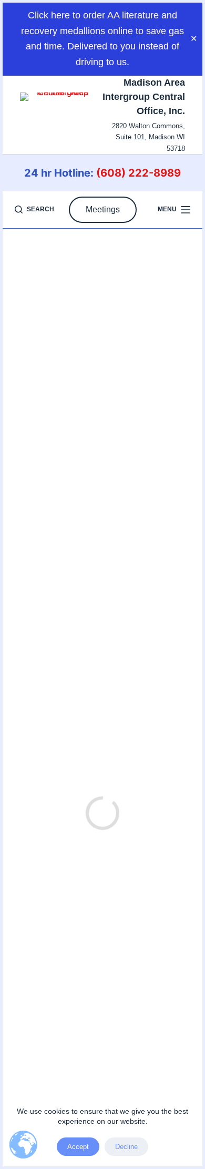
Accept (78, 1147)
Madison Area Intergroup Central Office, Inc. (143, 96)
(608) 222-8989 (138, 173)
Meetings (103, 209)
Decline (126, 1147)
